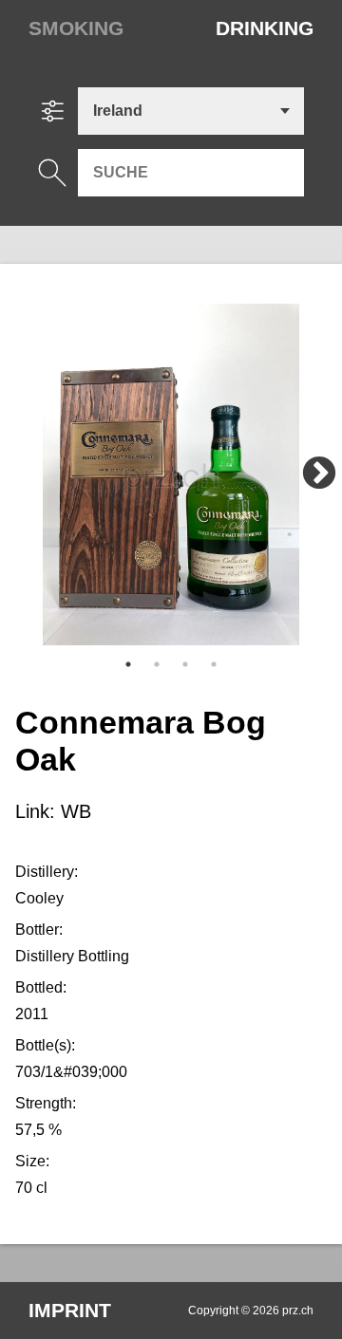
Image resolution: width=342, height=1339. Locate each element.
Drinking (265, 28)
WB (76, 811)
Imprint (69, 1310)
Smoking (76, 28)
